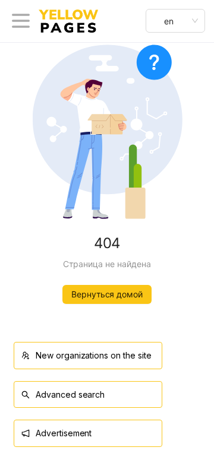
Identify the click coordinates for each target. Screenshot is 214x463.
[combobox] (175, 21)
